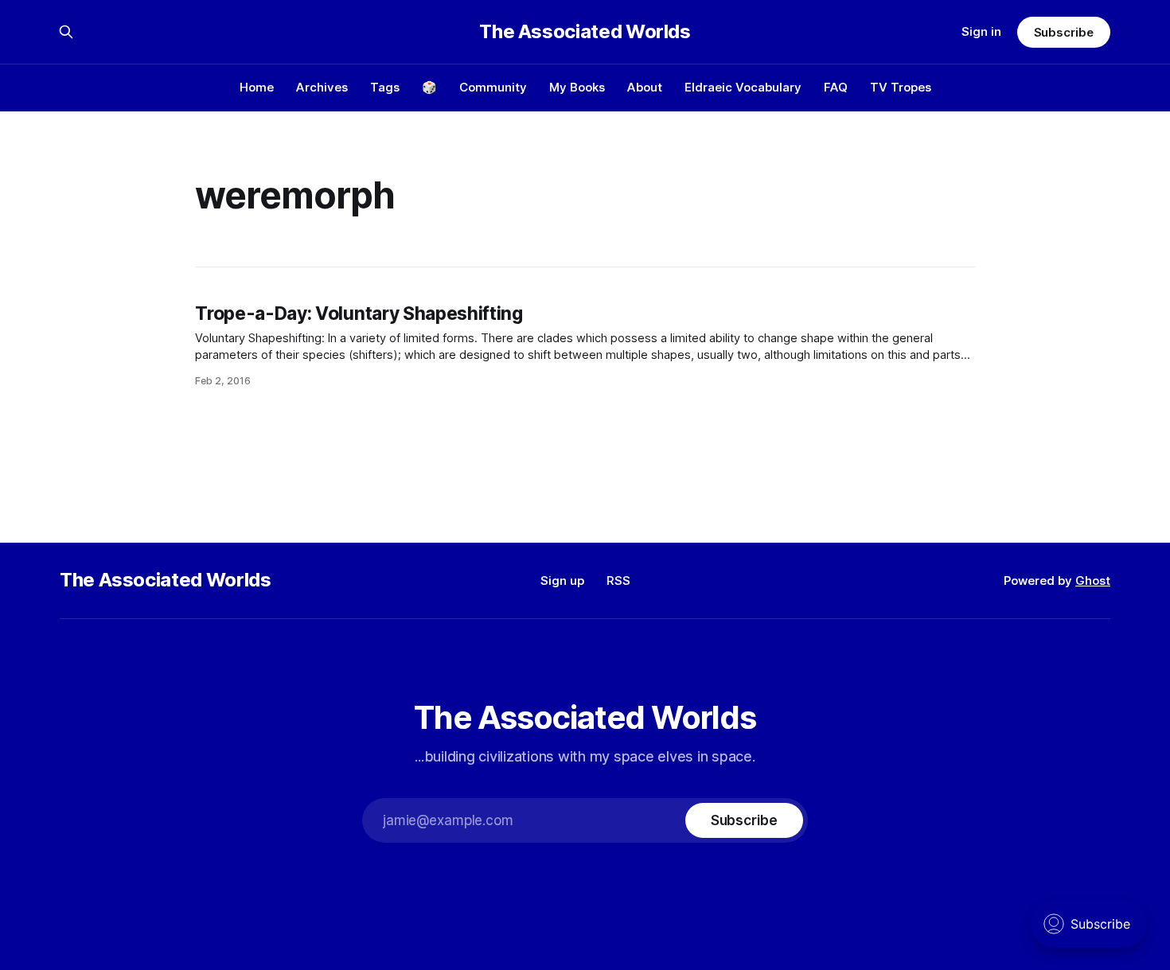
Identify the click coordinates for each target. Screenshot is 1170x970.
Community (493, 87)
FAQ (836, 87)
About (644, 87)
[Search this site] (66, 32)
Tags (385, 87)
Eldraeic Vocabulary (742, 87)
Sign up (562, 580)
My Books (577, 87)
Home (257, 87)
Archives (322, 87)
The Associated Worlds (584, 31)
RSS (618, 580)
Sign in (981, 31)
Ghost (1092, 580)
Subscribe (1064, 32)
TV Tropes (900, 87)
